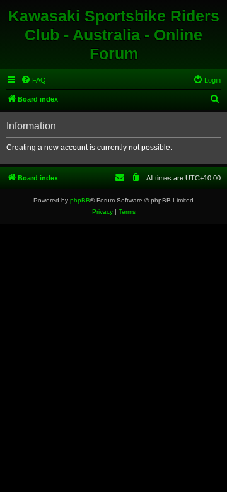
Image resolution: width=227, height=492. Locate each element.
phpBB (80, 200)
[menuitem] (33, 80)
